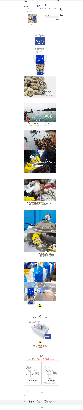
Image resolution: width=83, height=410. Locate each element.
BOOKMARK (58, 0)
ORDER (30, 0)
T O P (61, 15)
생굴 (25, 11)
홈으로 (24, 401)
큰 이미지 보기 (32, 24)
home (24, 11)
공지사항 (61, 10)
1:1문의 (61, 9)
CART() (28, 0)
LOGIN (24, 0)
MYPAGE (32, 0)
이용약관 (24, 402)
